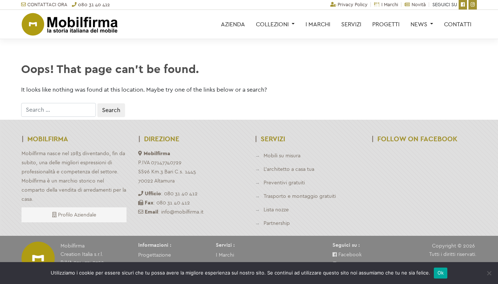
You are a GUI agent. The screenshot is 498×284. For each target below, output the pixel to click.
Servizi (351, 24)
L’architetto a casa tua (289, 169)
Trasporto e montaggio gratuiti (300, 196)
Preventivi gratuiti (284, 183)
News (420, 24)
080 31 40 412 (93, 4)
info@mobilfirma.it (182, 212)
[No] (489, 273)
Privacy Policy (351, 4)
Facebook (349, 254)
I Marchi (389, 4)
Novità (418, 4)
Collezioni (273, 24)
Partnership (277, 223)
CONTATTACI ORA (46, 4)
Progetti (386, 24)
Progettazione (154, 255)
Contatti (457, 24)
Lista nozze (276, 210)
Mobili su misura (282, 156)
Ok (440, 273)
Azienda (233, 24)
